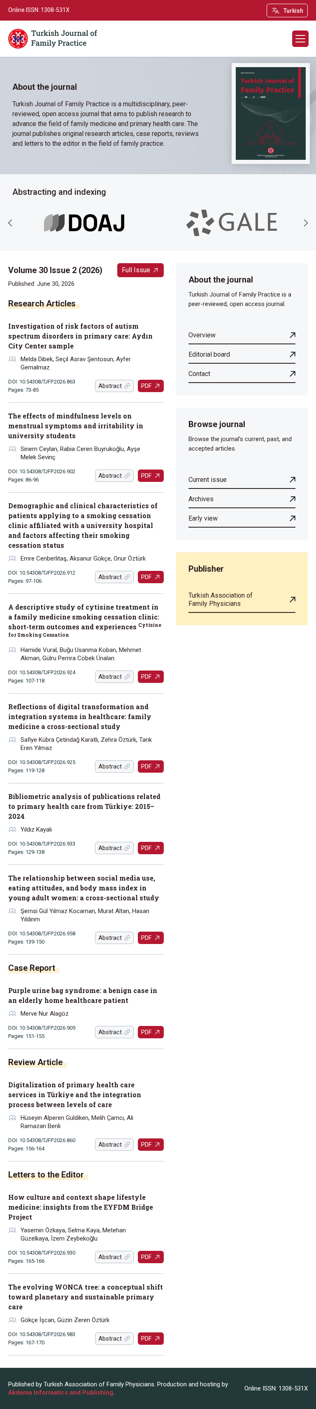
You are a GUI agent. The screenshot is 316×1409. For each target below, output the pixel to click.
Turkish (293, 10)
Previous (10, 223)
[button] (300, 39)
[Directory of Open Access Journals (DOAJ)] (84, 223)
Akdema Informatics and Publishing (60, 1392)
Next (306, 223)
